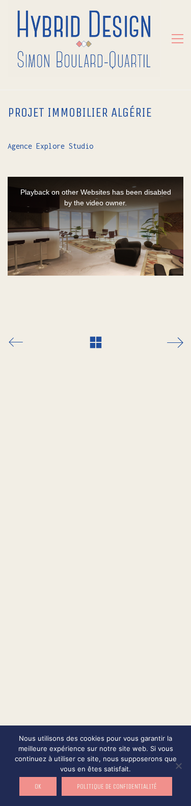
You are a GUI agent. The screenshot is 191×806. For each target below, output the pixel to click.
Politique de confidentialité (117, 786)
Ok (38, 786)
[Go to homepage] (84, 38)
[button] (177, 39)
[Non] (178, 766)
